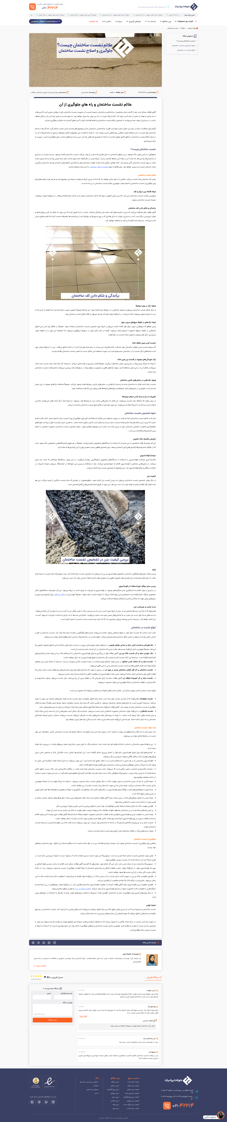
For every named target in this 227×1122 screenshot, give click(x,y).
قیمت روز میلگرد (132, 1085)
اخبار (96, 1093)
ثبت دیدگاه (52, 1020)
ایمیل (49, 993)
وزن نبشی (115, 1097)
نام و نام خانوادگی (66, 993)
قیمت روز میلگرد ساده (131, 1104)
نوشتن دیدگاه (67, 1002)
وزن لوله (115, 1104)
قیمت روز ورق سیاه (131, 1093)
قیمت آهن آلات (132, 1082)
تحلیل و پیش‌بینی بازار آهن (88, 1082)
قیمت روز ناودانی (132, 1108)
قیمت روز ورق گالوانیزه (130, 1097)
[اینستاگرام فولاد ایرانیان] (53, 1102)
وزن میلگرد (114, 1082)
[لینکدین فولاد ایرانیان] (32, 1102)
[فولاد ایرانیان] (178, 1080)
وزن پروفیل (114, 1093)
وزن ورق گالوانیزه (112, 1089)
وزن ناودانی (114, 1101)
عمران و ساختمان (92, 1089)
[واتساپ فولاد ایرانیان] (46, 1102)
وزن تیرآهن (114, 1085)
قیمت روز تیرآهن (132, 1089)
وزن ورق (115, 1108)
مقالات (95, 1085)
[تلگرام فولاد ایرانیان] (39, 1102)
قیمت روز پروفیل (132, 1101)
